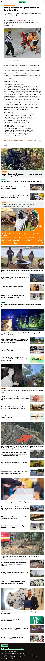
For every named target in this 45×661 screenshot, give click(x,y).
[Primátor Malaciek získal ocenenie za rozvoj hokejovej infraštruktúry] (22, 599)
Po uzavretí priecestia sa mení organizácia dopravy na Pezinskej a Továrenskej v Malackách (13, 564)
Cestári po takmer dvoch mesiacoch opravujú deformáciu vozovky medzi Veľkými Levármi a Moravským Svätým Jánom (14, 454)
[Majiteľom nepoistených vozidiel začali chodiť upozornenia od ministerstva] (37, 196)
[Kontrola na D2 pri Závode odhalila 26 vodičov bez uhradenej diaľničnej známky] (37, 472)
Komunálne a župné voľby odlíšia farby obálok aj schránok (19, 502)
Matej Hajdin (13, 17)
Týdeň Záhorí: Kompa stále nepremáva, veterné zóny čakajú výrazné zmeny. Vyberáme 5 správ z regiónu (15, 359)
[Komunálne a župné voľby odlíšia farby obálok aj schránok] (22, 489)
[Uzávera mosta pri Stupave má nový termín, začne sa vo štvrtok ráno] (37, 463)
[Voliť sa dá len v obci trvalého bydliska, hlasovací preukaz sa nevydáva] (37, 296)
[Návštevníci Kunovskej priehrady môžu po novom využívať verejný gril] (22, 257)
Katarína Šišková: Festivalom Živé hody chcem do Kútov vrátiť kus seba (22, 391)
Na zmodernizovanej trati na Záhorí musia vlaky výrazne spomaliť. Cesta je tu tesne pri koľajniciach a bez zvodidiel (22, 447)
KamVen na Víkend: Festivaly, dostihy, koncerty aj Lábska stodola (20, 234)
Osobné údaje (20, 653)
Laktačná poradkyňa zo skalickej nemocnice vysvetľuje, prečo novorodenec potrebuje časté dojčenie (15, 398)
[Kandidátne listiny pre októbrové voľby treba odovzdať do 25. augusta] (37, 526)
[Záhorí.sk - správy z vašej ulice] (22, 2)
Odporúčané (6, 5)
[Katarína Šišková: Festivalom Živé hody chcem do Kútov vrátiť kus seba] (22, 375)
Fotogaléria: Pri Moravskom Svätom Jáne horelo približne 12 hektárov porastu (20, 557)
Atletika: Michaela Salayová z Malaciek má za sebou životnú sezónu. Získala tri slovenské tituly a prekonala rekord (14, 340)
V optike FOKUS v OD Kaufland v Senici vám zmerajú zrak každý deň (21, 181)
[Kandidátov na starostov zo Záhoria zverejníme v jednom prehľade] (37, 416)
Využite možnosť (8, 653)
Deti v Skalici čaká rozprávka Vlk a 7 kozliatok (9, 239)
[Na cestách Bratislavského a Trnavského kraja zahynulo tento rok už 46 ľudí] (37, 629)
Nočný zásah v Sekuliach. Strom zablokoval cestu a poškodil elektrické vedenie (20, 333)
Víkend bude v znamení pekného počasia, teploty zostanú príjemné (18, 204)
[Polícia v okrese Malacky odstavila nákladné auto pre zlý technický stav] (37, 517)
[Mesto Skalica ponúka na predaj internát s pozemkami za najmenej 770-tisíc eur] (37, 582)
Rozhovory (3, 388)
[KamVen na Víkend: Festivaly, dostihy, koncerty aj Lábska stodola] (22, 219)
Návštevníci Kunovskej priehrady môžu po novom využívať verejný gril (22, 271)
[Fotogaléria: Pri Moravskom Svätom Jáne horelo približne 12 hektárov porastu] (22, 543)
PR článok (3, 179)
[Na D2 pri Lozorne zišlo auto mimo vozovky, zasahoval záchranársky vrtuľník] (22, 159)
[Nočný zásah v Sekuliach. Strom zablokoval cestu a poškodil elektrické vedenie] (22, 320)
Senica (5, 144)
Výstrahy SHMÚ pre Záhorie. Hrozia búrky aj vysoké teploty (16, 206)
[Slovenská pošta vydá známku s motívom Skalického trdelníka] (37, 349)
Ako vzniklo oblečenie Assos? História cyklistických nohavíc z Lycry (21, 305)
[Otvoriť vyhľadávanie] (43, 2)
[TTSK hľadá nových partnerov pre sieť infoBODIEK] (37, 287)
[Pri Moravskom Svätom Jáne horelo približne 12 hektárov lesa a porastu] (37, 573)
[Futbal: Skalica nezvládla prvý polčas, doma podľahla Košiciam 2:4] (37, 620)
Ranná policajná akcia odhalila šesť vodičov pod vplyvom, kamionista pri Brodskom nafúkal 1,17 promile (15, 508)
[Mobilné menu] (1, 2)
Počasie (3, 202)
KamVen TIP (4, 232)
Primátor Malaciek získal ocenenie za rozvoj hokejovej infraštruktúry (18, 612)
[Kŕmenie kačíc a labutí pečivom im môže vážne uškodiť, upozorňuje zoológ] (37, 278)
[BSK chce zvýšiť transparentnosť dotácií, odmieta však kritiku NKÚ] (37, 638)
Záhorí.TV (12, 5)
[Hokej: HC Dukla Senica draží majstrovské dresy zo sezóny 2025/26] (37, 187)
